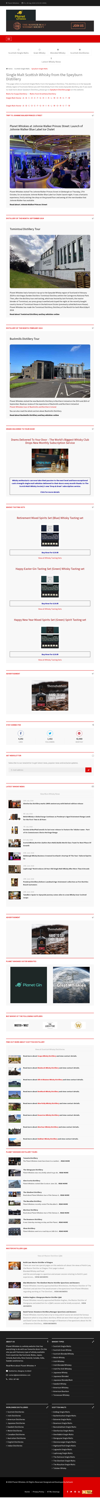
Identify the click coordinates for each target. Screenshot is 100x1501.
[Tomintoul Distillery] (50, 262)
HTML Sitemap (53, 1492)
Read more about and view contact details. (50, 1056)
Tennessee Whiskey (61, 1395)
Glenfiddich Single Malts (63, 1434)
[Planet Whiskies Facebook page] (67, 1491)
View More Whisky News (50, 794)
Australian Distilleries (17, 1438)
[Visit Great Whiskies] (71, 986)
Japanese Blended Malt (63, 1380)
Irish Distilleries (14, 1415)
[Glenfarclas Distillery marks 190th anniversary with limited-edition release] (15, 804)
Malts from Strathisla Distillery (43, 94)
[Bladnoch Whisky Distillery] (15, 1071)
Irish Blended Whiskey (62, 1365)
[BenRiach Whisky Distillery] (15, 1095)
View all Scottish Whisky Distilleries (50, 1049)
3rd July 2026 (28, 840)
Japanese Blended (60, 1376)
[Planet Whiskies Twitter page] (71, 1491)
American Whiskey (60, 1387)
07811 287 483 (14, 1379)
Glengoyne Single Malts (63, 1438)
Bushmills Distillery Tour (24, 338)
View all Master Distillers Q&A (50, 1256)
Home (10, 69)
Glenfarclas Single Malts (63, 1430)
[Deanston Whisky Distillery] (15, 1118)
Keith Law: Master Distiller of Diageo (38, 1262)
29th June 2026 (28, 866)
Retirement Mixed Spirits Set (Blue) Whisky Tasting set (50, 518)
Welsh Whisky (59, 1357)
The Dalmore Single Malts (64, 1457)
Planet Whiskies (19, 1482)
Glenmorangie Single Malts (64, 1442)
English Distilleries (15, 1442)
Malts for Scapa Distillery (16, 94)
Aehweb (69, 1482)
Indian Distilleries (15, 1445)
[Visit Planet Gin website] (29, 986)
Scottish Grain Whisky (62, 1350)
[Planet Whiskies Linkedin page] (79, 1491)
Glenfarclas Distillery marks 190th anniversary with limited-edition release (53, 803)
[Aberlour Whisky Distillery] (15, 1130)
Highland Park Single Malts (64, 1445)
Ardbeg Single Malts (61, 1412)
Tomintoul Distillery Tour (25, 229)
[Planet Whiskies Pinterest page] (75, 1491)
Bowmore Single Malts (62, 1423)
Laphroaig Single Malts (63, 1453)
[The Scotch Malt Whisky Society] (50, 26)
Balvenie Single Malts (62, 1419)
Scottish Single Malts (22, 69)
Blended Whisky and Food (33, 1271)
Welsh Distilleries (15, 1430)
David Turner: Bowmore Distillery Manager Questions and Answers (49, 1312)
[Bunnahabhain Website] (50, 696)
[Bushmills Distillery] (50, 372)
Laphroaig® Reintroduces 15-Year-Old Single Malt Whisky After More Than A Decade (56, 869)
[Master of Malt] (22, 1026)
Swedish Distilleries (16, 1427)
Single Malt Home (13, 98)
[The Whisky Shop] (78, 1026)
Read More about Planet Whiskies (20, 1365)
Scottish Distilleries (16, 1412)
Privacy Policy (38, 1492)
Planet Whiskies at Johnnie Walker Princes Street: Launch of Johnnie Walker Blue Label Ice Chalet (46, 128)
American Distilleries (16, 1419)
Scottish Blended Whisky (63, 1353)
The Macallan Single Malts (64, 1464)
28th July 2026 (28, 801)
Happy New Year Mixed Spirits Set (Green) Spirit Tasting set (50, 619)
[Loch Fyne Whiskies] (50, 1026)
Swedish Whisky (59, 1384)
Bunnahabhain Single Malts (64, 1427)
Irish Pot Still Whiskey (62, 1369)
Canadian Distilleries (16, 1434)
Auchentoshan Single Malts (64, 1415)
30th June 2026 (28, 853)
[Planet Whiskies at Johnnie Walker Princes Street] (50, 162)
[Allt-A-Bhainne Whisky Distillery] (15, 1083)
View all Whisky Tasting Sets (50, 558)
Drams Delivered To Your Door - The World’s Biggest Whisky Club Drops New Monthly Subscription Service (50, 441)
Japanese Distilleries (16, 1423)
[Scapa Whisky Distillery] (15, 1059)
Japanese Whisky (60, 1372)
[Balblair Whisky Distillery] (15, 1142)
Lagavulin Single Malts (62, 1449)
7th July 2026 (28, 827)
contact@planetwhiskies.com (19, 1375)
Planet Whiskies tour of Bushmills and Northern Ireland (33, 407)
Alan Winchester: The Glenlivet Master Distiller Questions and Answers (51, 1283)
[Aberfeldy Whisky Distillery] (15, 1107)
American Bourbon (61, 1391)
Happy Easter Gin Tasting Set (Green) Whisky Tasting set (50, 568)
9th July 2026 (28, 814)
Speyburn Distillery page (60, 89)
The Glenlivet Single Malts (64, 1460)
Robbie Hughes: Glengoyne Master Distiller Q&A (42, 1297)
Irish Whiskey (58, 1361)
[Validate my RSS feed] (87, 1492)
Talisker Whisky (59, 1468)
